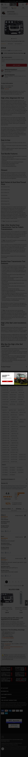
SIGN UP (7, 381)
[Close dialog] (26, 373)
